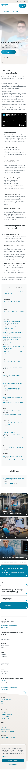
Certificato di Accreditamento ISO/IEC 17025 (13, 438)
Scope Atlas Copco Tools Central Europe (14, 343)
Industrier (4, 704)
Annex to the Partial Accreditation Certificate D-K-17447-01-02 (12, 322)
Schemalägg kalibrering (8, 52)
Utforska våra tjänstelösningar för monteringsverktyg (14, 591)
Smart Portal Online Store (8, 737)
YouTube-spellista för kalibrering (14, 550)
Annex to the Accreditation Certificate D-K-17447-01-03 (13, 292)
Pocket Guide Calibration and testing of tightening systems (14, 479)
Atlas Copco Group (6, 699)
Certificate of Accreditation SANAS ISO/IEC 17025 (13, 423)
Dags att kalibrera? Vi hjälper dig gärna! (14, 571)
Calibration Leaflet (8, 483)
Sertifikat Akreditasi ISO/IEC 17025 (13, 456)
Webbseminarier (6, 729)
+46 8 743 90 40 (4, 627)
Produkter (4, 725)
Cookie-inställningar (13, 764)
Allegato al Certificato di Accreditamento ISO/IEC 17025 (12, 433)
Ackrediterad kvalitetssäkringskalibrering (14, 504)
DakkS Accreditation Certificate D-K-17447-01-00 (13, 333)
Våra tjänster (14, 583)
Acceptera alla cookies (12, 760)
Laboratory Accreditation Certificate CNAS (13, 384)
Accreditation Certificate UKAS (12, 375)
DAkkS (5, 281)
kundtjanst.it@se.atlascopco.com (9, 625)
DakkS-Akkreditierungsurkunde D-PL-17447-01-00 (13, 352)
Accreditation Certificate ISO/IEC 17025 (14, 448)
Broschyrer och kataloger (8, 731)
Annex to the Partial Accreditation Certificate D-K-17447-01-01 (12, 338)
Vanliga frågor (14, 598)
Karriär (4, 706)
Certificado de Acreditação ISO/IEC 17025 (13, 398)
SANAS (13, 281)
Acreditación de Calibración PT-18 (12, 411)
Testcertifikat (5, 716)
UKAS (8, 281)
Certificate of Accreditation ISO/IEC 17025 (13, 302)
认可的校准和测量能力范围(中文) (13, 389)
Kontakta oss (14, 605)
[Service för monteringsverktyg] (11, 11)
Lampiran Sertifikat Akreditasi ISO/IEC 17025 (13, 460)
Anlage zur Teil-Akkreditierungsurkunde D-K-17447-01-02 (14, 327)
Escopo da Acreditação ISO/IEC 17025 (13, 402)
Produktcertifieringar (7, 718)
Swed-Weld (3, 680)
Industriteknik (5, 701)
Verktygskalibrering (14, 528)
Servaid (4, 712)
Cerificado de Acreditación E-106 (12, 414)
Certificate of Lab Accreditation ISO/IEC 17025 (14, 312)
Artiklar (4, 727)
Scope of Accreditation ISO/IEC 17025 (13, 367)
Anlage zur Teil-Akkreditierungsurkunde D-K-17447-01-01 (14, 347)
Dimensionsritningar (7, 714)
